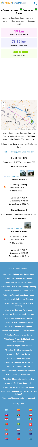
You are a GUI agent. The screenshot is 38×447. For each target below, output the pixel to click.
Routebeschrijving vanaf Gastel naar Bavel (19, 152)
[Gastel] (11, 176)
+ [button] (3, 102)
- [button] (3, 105)
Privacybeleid (18, 404)
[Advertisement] (19, 77)
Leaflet (23, 129)
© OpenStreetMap (31, 129)
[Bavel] (15, 228)
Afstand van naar (18, 274)
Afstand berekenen (21, 269)
